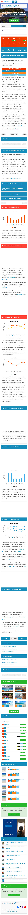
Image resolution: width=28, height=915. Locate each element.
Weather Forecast (5, 719)
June (7, 740)
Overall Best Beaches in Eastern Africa (9, 662)
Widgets (7, 911)
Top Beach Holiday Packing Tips (13, 855)
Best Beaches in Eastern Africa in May (9, 649)
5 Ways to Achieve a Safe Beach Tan (14, 871)
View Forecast (14, 20)
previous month (11, 277)
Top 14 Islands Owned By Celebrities (14, 867)
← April (3, 134)
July (17, 125)
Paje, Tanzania (11, 767)
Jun (19, 38)
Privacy (3, 911)
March (7, 730)
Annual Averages (5, 721)
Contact (20, 909)
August (20, 125)
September (4, 127)
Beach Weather (10, 909)
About (15, 909)
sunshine (19, 178)
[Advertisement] (14, 308)
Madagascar (15, 5)
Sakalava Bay (17, 143)
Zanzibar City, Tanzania (13, 773)
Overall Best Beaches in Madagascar (9, 659)
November (8, 756)
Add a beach (14, 911)
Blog (3, 839)
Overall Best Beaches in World (8, 664)
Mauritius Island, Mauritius (14, 797)
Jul (24, 38)
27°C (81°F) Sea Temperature (14, 71)
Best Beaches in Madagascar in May (9, 646)
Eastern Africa (8, 5)
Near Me (13, 26)
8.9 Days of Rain (14, 75)
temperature (12, 178)
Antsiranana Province (8, 6)
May (6, 737)
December (8, 759)
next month (4, 279)
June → (24, 134)
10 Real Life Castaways (11, 859)
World (3, 5)
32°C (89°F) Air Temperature (13, 68)
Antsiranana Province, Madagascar (16, 779)
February (7, 727)
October (7, 753)
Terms (24, 909)
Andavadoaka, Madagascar (14, 785)
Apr (8, 38)
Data (17, 909)
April (7, 734)
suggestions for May (14, 128)
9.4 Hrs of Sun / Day (14, 73)
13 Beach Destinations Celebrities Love (14, 880)
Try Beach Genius (14, 814)
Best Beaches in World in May (7, 651)
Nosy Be (16, 6)
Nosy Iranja (10, 143)
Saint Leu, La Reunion (13, 791)
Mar (3, 38)
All (24, 26)
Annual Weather (14, 134)
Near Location (19, 26)
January (7, 724)
